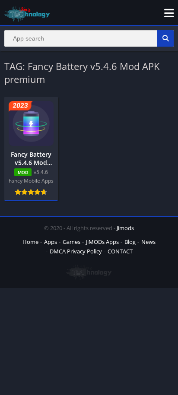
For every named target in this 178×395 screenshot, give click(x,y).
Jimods (125, 228)
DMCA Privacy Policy (76, 251)
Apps (50, 242)
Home (30, 242)
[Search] (165, 38)
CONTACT (120, 251)
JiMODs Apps (102, 242)
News (148, 242)
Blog (130, 242)
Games (71, 242)
